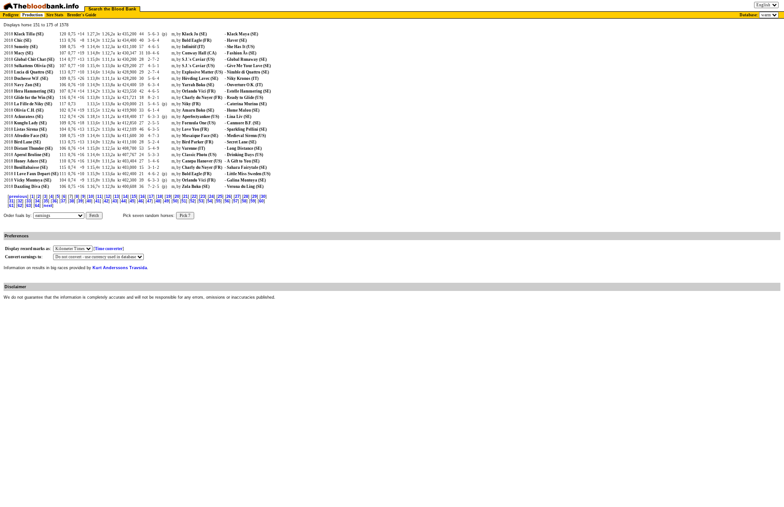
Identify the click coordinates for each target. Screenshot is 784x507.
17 (151, 196)
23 (203, 196)
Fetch (94, 215)
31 (11, 201)
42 (106, 201)
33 (28, 201)
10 (90, 196)
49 (166, 201)
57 (235, 201)
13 (116, 196)
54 (209, 201)
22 (194, 196)
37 (63, 201)
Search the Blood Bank (112, 9)
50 (175, 201)
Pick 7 (185, 215)
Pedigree (11, 15)
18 (159, 196)
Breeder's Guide (81, 15)
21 (185, 196)
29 (254, 196)
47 (149, 201)
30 (263, 196)
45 (132, 201)
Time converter (108, 248)
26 (228, 196)
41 (97, 201)
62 (20, 205)
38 (71, 201)
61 (11, 205)
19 (168, 196)
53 (201, 201)
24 (211, 196)
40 (89, 201)
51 (183, 201)
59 (252, 201)
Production (32, 15)
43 (115, 201)
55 (218, 201)
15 (134, 196)
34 (37, 201)
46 (140, 201)
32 (20, 201)
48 (158, 201)
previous (18, 196)
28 (246, 196)
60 (261, 201)
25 (220, 196)
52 (192, 201)
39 (80, 201)
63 (28, 205)
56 (227, 201)
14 (125, 196)
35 (46, 201)
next (48, 205)
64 (37, 205)
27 (237, 196)
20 (177, 196)
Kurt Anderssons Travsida (120, 268)
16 (142, 196)
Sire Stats (55, 15)
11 (99, 196)
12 (108, 196)
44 (123, 201)
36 (54, 201)
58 (244, 201)
